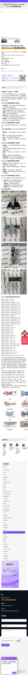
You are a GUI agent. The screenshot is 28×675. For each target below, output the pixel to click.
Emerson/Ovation (7, 491)
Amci (4, 472)
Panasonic (5, 525)
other (4, 522)
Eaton (4, 486)
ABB (4, 467)
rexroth (5, 71)
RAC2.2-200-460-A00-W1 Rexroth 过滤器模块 (5, 451)
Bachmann (5, 477)
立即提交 (5, 645)
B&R (4, 474)
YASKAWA (5, 556)
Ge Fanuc (5, 498)
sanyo (4, 534)
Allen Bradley (6, 470)
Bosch (4, 484)
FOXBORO (5, 496)
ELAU (4, 489)
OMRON (5, 520)
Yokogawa (5, 558)
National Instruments (7, 517)
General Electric (6, 501)
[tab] (14, 87)
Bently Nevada (6, 482)
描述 (4, 87)
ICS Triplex (5, 508)
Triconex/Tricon (6, 549)
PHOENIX (5, 527)
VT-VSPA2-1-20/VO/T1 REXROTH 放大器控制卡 (18, 450)
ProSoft (5, 529)
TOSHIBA (5, 546)
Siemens (5, 544)
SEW (4, 539)
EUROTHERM (6, 494)
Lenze (4, 513)
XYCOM (5, 553)
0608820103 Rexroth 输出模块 (12, 448)
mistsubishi (5, 515)
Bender (5, 479)
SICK (4, 541)
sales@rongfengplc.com (15, 80)
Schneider (5, 537)
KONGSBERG (6, 510)
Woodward (5, 551)
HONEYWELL (6, 506)
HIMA (4, 503)
